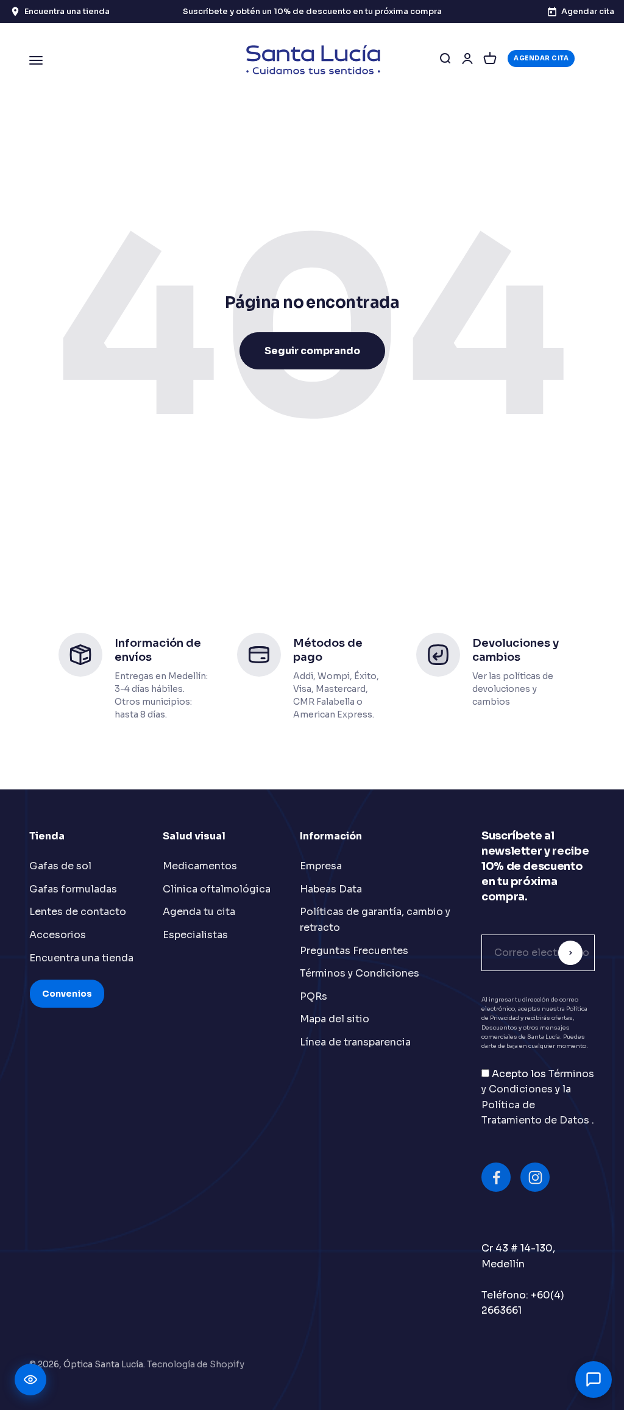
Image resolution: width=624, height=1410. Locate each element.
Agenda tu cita (199, 911)
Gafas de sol (60, 866)
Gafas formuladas (73, 889)
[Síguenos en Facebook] (496, 1177)
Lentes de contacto (77, 911)
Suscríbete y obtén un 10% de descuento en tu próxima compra (312, 11)
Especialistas (195, 934)
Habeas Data (331, 889)
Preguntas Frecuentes (354, 950)
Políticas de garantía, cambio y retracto (375, 919)
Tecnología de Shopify (195, 1364)
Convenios (67, 993)
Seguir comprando (312, 350)
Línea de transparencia (355, 1042)
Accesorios (57, 934)
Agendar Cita (541, 58)
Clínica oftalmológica (217, 889)
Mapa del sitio (334, 1019)
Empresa (321, 866)
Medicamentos (200, 866)
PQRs (313, 996)
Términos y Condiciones (359, 973)
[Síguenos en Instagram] (535, 1177)
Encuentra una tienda (81, 958)
